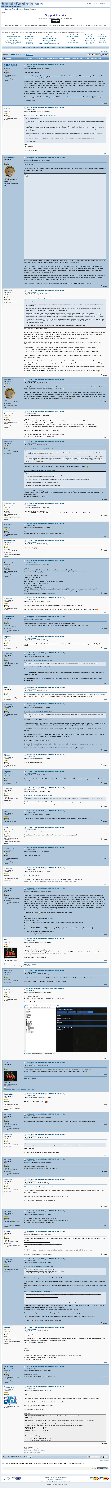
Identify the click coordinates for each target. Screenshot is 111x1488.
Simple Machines (62, 1477)
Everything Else (89, 35)
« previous (102, 51)
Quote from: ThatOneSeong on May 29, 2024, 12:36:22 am (39, 298)
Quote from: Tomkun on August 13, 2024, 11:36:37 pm (38, 1291)
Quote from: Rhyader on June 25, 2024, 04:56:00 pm (38, 660)
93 (24, 54)
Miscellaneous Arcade (72, 42)
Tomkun (7, 1231)
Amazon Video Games (48, 18)
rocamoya (8, 888)
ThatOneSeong (10, 157)
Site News (89, 44)
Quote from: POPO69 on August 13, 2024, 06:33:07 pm (38, 1266)
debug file (39, 1320)
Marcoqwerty (9, 1387)
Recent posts (45, 47)
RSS (77, 47)
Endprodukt (8, 1094)
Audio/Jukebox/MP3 (73, 35)
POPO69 (7, 1114)
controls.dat (29, 42)
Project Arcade (89, 38)
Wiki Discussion (89, 42)
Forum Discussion (89, 40)
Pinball (73, 40)
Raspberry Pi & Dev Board (13, 42)
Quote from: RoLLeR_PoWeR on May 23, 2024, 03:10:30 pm (40, 115)
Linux (49, 42)
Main (12, 35)
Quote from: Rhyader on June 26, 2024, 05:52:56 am (38, 711)
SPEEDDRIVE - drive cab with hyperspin (34, 1450)
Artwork (29, 40)
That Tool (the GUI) (38, 734)
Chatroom (58, 47)
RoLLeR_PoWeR (10, 65)
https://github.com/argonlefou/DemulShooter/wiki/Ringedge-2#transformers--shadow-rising (50, 881)
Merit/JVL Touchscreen (72, 37)
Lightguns (13, 44)
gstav (6, 939)
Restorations (29, 35)
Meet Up (89, 37)
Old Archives (102, 42)
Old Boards (103, 40)
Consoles (72, 38)
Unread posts (27, 47)
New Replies (36, 47)
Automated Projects (13, 40)
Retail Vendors (102, 37)
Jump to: (94, 1468)
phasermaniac (9, 412)
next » (107, 51)
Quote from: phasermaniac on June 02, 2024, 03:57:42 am (39, 470)
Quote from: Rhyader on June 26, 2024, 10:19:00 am (38, 795)
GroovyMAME (49, 37)
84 (12, 54)
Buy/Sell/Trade (102, 35)
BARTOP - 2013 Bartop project (32, 1452)
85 (14, 54)
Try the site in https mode (49, 44)
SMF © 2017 (54, 1477)
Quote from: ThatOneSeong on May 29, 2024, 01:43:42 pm (39, 448)
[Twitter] (5, 185)
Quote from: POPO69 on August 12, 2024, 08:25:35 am (38, 1142)
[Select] (29, 1413)
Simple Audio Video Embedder (55, 1479)
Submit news (84, 47)
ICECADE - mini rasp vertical (31, 1449)
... (10, 54)
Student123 (8, 1367)
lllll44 (6, 828)
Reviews (102, 38)
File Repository (70, 47)
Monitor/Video (29, 37)
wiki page (92, 1316)
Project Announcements (13, 37)
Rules (52, 47)
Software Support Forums (49, 38)
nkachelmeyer (9, 848)
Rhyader (7, 637)
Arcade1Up (29, 44)
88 (20, 54)
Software (49, 35)
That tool (36, 729)
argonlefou (8, 108)
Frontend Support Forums (49, 40)
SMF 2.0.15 (47, 1477)
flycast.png (28, 1053)
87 (18, 54)
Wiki (63, 47)
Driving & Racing (13, 38)
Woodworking (29, 38)
